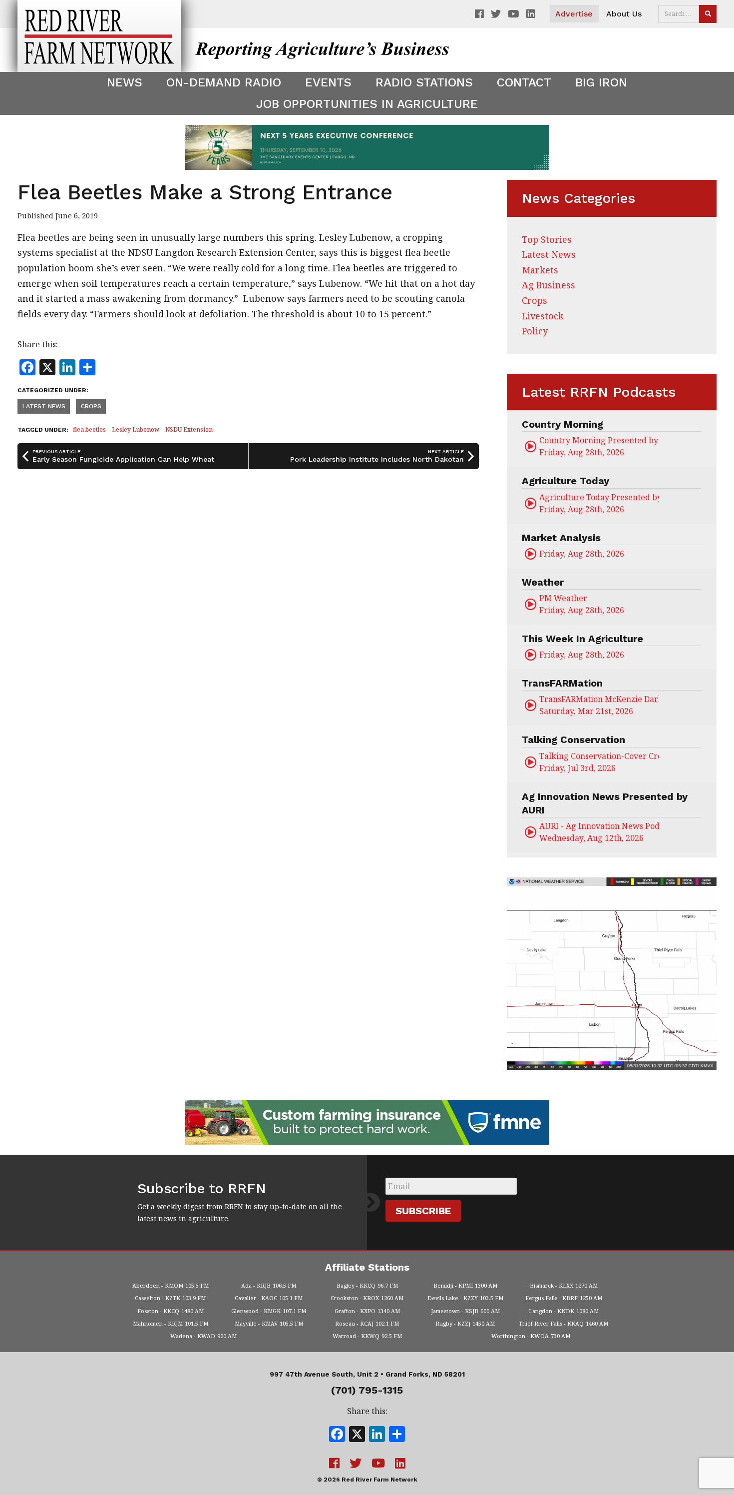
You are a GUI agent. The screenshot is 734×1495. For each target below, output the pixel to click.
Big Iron (601, 82)
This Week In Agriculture (582, 639)
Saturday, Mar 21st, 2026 (599, 705)
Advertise (574, 13)
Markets (540, 270)
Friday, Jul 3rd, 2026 (599, 761)
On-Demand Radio (223, 82)
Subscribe (423, 1211)
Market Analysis (561, 538)
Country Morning (562, 424)
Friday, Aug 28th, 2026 (599, 446)
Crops (91, 406)
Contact (524, 82)
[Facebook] (337, 1435)
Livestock (543, 316)
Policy (535, 331)
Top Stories (547, 239)
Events (328, 82)
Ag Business (548, 285)
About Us (624, 13)
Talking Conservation (573, 740)
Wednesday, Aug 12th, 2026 (599, 831)
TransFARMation (562, 683)
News (124, 82)
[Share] (397, 1435)
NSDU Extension (189, 429)
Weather (543, 582)
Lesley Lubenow (135, 429)
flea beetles (89, 429)
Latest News (43, 406)
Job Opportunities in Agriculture (367, 104)
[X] (357, 1435)
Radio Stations (424, 82)
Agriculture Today (565, 481)
